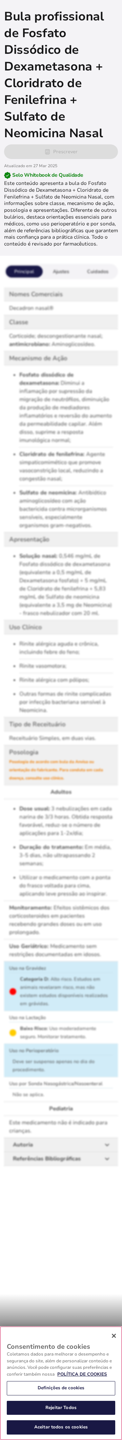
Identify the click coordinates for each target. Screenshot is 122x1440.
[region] (61, 1383)
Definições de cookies (61, 1388)
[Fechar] (113, 1335)
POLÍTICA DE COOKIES (82, 1374)
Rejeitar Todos (61, 1408)
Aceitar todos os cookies (61, 1427)
